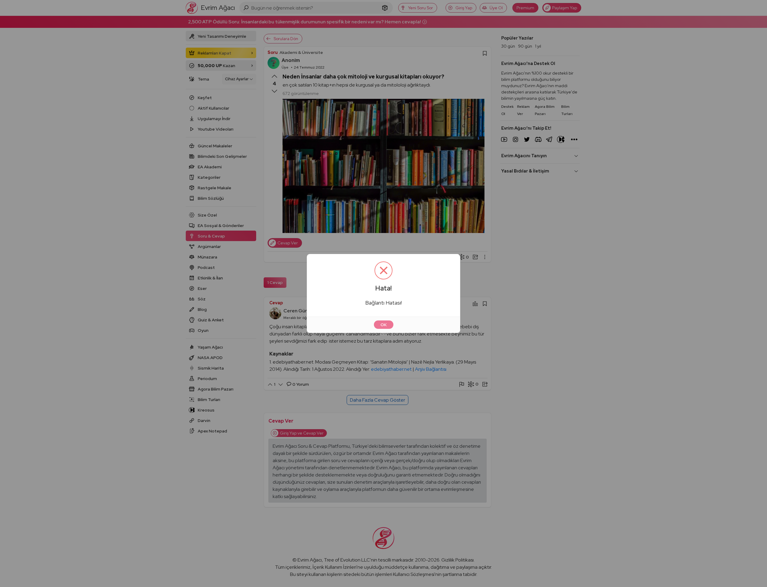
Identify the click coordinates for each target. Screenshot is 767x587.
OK (384, 324)
